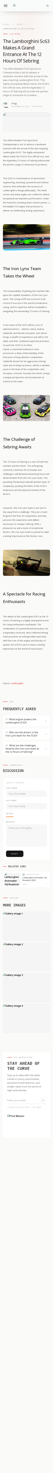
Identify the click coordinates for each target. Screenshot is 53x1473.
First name (11, 788)
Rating (9, 813)
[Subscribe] (43, 1100)
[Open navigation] (5, 5)
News (20, 24)
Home (6, 24)
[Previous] (10, 124)
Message (10, 822)
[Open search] (47, 5)
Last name (11, 800)
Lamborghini (17, 683)
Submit (15, 854)
